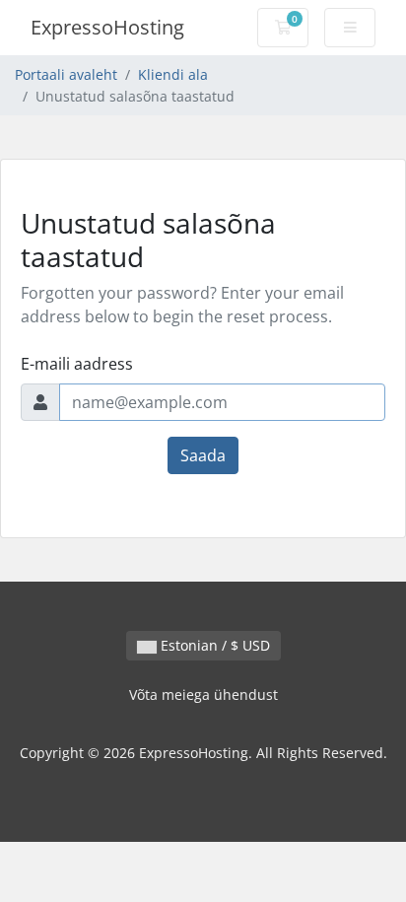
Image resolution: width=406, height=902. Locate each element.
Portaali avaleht (66, 74)
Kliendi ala (173, 74)
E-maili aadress (77, 364)
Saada (203, 455)
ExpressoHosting (107, 27)
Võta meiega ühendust (203, 694)
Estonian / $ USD (213, 645)
